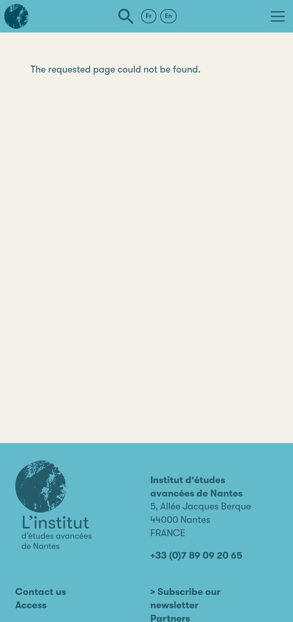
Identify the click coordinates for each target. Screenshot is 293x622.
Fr (149, 16)
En (168, 16)
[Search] (126, 16)
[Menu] (277, 16)
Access (31, 605)
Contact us (40, 591)
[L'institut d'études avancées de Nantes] (53, 505)
